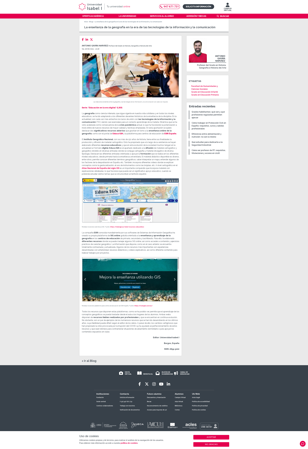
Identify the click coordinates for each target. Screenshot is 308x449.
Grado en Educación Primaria (205, 95)
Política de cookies (199, 410)
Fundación (100, 397)
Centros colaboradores (104, 406)
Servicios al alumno (162, 16)
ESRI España (170, 133)
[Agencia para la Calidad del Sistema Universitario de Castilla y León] (155, 425)
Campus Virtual (180, 397)
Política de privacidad (200, 406)
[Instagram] (154, 384)
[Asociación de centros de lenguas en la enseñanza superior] (189, 426)
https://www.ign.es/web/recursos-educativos (127, 227)
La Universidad (127, 16)
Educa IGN (118, 133)
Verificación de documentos (130, 410)
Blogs (91, 22)
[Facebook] (83, 39)
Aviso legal (196, 397)
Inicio (86, 22)
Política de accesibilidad (201, 401)
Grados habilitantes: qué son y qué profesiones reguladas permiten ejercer (208, 115)
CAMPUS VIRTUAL (228, 9)
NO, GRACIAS (211, 444)
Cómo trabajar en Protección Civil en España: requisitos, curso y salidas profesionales (209, 126)
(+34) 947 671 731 (126, 401)
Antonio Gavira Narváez (95, 46)
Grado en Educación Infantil (204, 92)
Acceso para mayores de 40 (157, 410)
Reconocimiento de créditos (157, 406)
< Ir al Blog (89, 360)
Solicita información (198, 6)
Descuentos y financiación (156, 397)
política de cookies (129, 443)
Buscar (224, 16)
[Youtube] (161, 384)
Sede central (101, 401)
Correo (177, 410)
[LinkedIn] (88, 39)
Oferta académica (93, 16)
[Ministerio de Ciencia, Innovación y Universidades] (103, 425)
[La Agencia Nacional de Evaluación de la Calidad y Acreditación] (137, 425)
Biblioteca (178, 406)
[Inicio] (116, 7)
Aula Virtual (179, 401)
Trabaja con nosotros (127, 406)
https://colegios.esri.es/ (143, 306)
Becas (149, 401)
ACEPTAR (211, 437)
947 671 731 (171, 6)
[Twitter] (92, 39)
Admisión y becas (196, 16)
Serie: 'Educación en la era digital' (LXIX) (102, 108)
